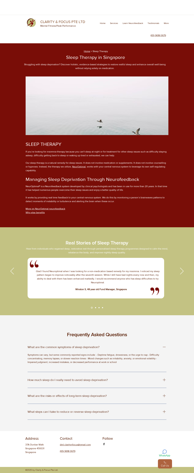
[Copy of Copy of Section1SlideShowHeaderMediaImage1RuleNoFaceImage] (95, 307)
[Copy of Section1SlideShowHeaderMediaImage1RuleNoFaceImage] (91, 307)
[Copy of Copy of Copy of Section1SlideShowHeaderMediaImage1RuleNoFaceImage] (99, 307)
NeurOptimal (79, 166)
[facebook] (103, 444)
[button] (114, 23)
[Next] (182, 271)
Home (87, 51)
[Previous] (12, 271)
